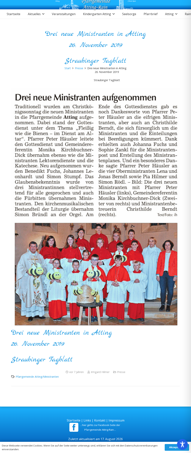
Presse (121, 372)
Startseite (73, 420)
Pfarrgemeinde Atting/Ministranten (37, 376)
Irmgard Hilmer (100, 372)
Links (87, 420)
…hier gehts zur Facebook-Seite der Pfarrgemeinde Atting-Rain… (100, 427)
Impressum (116, 420)
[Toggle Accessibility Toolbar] (182, 444)
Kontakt (99, 420)
